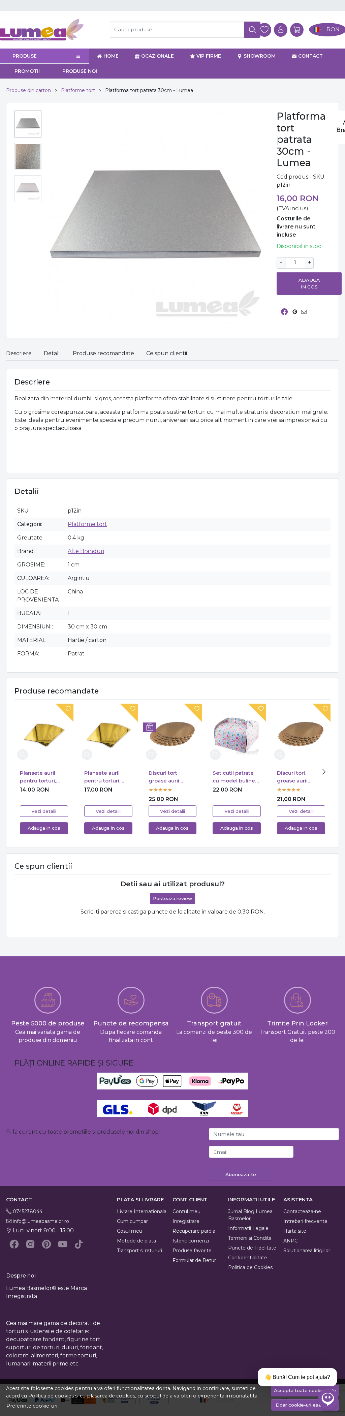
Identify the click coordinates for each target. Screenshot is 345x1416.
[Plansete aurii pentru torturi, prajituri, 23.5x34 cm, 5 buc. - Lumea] (44, 733)
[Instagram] (30, 1244)
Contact (310, 56)
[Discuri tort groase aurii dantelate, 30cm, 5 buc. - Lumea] (173, 733)
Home (111, 56)
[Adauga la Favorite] (62, 713)
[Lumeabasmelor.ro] (51, 30)
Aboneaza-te (240, 1174)
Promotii (27, 71)
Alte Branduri (86, 551)
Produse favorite (192, 1251)
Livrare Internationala (141, 1211)
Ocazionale (157, 56)
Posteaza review (172, 898)
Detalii (52, 353)
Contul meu (186, 1211)
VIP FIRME (208, 56)
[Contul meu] (280, 30)
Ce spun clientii (166, 353)
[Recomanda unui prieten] (305, 312)
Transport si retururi (139, 1251)
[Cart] (297, 30)
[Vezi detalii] (22, 754)
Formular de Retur (194, 1260)
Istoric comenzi (190, 1241)
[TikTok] (79, 1244)
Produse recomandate (103, 353)
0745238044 (27, 1211)
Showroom (260, 56)
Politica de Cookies (250, 1267)
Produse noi (79, 71)
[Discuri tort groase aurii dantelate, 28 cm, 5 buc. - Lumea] (301, 733)
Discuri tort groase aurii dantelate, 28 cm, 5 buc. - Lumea (299, 777)
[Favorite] (264, 30)
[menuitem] (27, 124)
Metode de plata (136, 1241)
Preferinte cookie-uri (31, 1406)
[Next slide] (324, 771)
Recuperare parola (193, 1231)
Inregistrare (185, 1221)
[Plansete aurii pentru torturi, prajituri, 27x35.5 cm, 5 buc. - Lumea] (108, 733)
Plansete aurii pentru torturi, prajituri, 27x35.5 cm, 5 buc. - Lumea (105, 777)
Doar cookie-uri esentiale (305, 1405)
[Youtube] (63, 1244)
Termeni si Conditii (249, 1238)
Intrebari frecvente (305, 1221)
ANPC (290, 1241)
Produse (24, 56)
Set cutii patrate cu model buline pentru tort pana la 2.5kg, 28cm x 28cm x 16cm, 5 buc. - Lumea (234, 777)
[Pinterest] (46, 1244)
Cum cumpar (132, 1221)
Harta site (294, 1231)
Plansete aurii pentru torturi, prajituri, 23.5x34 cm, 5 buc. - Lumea (41, 777)
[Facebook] (14, 1244)
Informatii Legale (248, 1228)
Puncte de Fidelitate (252, 1248)
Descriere (19, 353)
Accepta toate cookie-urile (305, 1390)
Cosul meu (129, 1231)
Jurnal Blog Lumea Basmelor (250, 1215)
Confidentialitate (247, 1258)
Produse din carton (28, 90)
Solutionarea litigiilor (306, 1251)
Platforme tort (78, 90)
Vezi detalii (43, 811)
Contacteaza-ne (302, 1211)
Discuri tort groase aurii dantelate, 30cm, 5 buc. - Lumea (171, 777)
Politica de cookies (51, 1396)
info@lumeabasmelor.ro (41, 1221)
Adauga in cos (309, 283)
